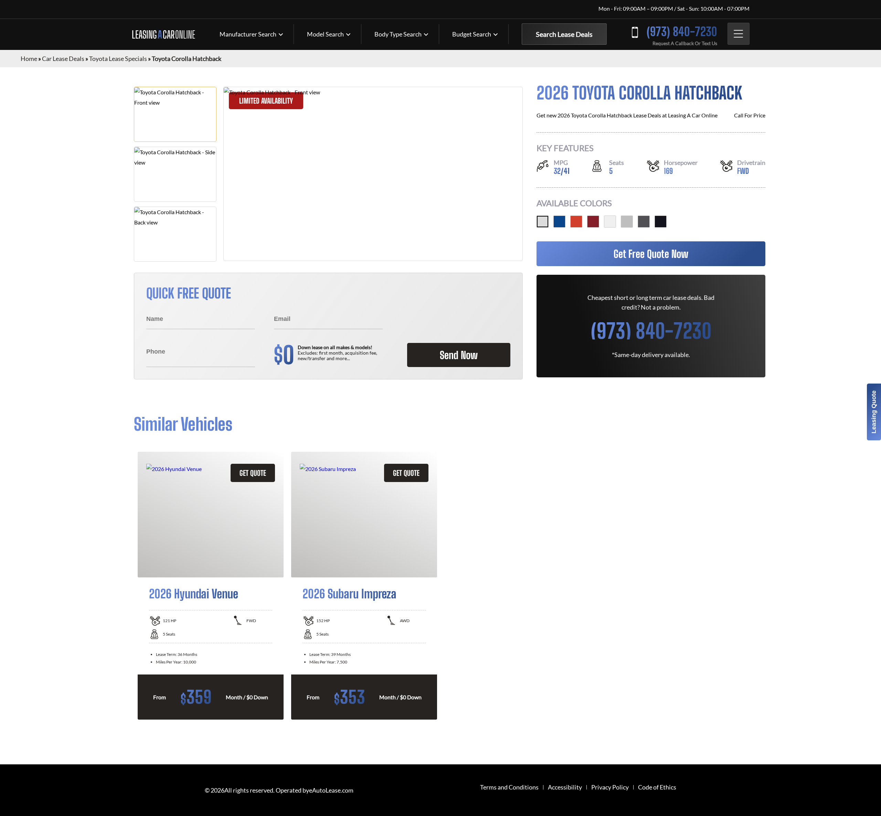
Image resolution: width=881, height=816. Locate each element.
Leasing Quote (873, 411)
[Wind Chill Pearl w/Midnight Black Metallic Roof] (542, 221)
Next (752, 585)
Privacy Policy (610, 787)
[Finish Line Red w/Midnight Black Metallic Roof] (593, 221)
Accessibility (565, 787)
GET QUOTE (253, 473)
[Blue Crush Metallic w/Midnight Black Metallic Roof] (559, 221)
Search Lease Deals (564, 34)
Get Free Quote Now (651, 254)
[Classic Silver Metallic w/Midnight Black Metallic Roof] (627, 221)
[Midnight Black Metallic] (660, 221)
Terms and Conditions (509, 787)
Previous (128, 585)
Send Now (459, 355)
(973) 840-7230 (682, 31)
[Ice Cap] (610, 221)
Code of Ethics (657, 787)
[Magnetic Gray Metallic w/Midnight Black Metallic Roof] (643, 221)
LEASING (163, 34)
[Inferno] (576, 221)
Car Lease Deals (63, 58)
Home (29, 58)
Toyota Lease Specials (118, 58)
